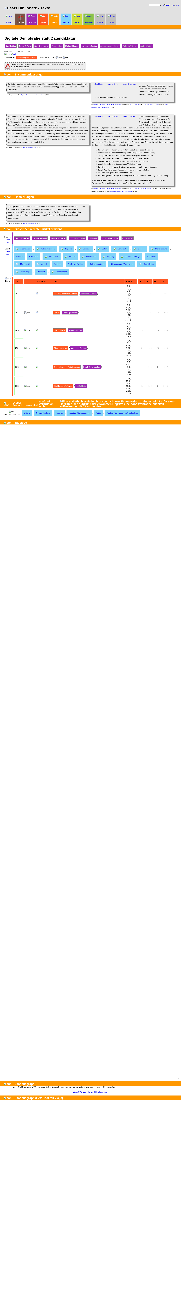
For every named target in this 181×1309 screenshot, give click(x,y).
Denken (141, 249)
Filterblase (33, 256)
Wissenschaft (61, 272)
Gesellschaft (91, 256)
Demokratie (122, 249)
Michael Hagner (72, 46)
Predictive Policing (75, 264)
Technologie (25, 272)
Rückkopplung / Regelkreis (122, 264)
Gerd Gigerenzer (41, 46)
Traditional (169, 5)
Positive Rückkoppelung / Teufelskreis (122, 413)
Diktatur (19, 256)
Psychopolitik (59, 330)
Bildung (27, 413)
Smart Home (149, 264)
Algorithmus (25, 249)
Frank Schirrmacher (110, 238)
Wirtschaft (41, 272)
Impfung (110, 256)
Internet (59, 413)
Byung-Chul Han (40, 238)
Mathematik (25, 264)
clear (8, 242)
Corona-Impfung (43, 413)
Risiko (56, 313)
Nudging (57, 264)
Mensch (44, 264)
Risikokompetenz (97, 264)
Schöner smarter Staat (30, 147)
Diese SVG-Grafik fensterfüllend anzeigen (90, 1092)
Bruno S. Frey (25, 46)
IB (9, 240)
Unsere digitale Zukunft (26, 58)
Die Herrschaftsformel (63, 386)
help (177, 5)
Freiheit (72, 256)
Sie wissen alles (60, 348)
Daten (104, 249)
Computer (87, 249)
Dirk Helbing (11, 46)
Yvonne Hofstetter (89, 46)
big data (68, 249)
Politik (98, 413)
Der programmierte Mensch (65, 294)
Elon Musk (93, 238)
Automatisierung (48, 249)
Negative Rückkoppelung (79, 413)
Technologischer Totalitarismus (67, 367)
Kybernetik (151, 256)
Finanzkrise (53, 256)
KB (7, 240)
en (163, 5)
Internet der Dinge (132, 256)
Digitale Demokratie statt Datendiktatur (33, 95)
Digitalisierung (161, 249)
